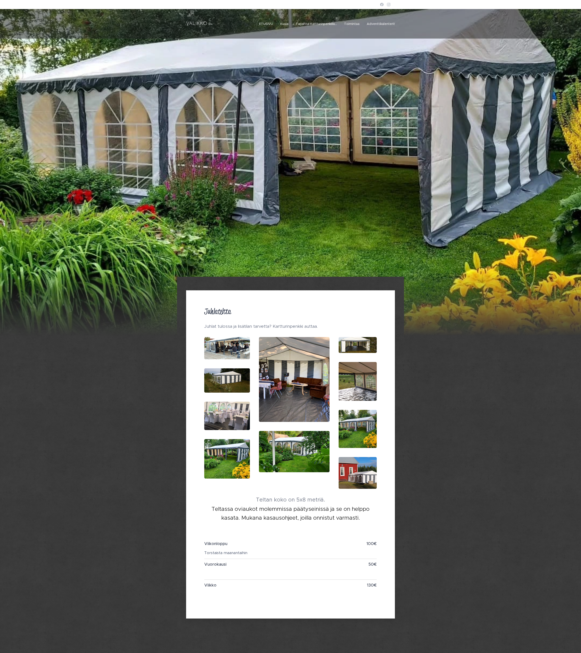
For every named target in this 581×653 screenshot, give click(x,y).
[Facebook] (382, 4)
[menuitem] (267, 23)
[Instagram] (388, 4)
